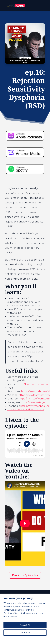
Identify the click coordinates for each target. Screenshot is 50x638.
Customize (25, 632)
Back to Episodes (25, 575)
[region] (25, 616)
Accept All (25, 625)
